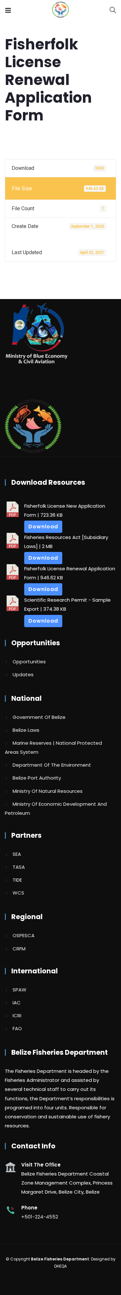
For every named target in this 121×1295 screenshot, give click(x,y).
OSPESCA (24, 935)
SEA (17, 854)
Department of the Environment (52, 764)
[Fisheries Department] (60, 10)
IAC (17, 1002)
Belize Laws (26, 730)
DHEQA (60, 1266)
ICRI (17, 1015)
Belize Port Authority (37, 777)
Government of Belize (39, 717)
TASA (19, 867)
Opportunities (29, 661)
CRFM (19, 948)
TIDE (17, 879)
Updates (23, 674)
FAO (17, 1028)
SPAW (19, 989)
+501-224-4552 (39, 1216)
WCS (18, 892)
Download (43, 526)
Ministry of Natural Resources (48, 791)
